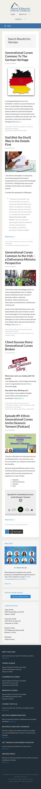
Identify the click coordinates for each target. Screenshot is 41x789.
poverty (12, 335)
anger (22, 333)
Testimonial (17, 407)
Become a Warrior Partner (21, 596)
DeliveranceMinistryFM (20, 524)
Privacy (31, 779)
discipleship (17, 245)
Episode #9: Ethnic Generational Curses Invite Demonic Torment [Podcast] (19, 421)
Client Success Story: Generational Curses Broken (19, 345)
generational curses (20, 130)
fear (15, 409)
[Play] (21, 509)
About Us (8, 583)
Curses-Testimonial (19, 403)
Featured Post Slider (11, 331)
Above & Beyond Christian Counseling (20, 7)
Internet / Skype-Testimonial (22, 405)
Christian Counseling (20, 126)
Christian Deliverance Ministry (22, 329)
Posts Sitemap (12, 779)
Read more (5, 658)
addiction (17, 333)
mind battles (25, 245)
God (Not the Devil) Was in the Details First (18, 141)
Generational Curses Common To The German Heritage (19, 56)
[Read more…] (16, 122)
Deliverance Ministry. (20, 579)
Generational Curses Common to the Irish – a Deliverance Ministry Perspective (20, 257)
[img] (20, 500)
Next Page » (17, 532)
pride (32, 409)
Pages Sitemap (22, 779)
